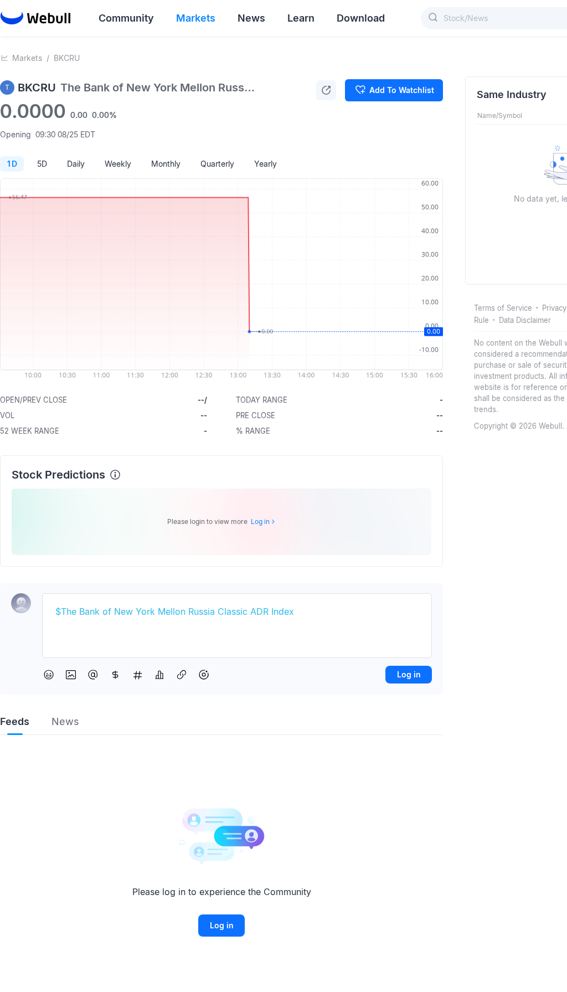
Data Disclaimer (525, 320)
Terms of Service (503, 308)
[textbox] (237, 612)
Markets (27, 58)
